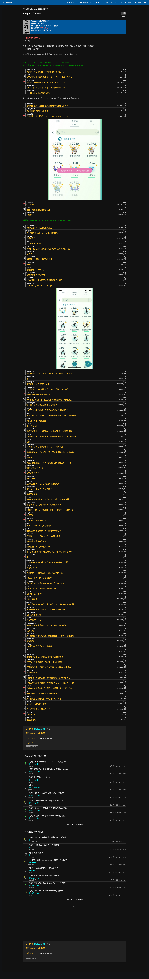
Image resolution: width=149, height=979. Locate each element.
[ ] (34, 764)
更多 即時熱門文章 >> (74, 900)
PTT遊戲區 (26, 9)
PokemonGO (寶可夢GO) (39, 9)
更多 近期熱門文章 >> (74, 825)
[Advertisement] (74, 922)
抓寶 (37, 729)
